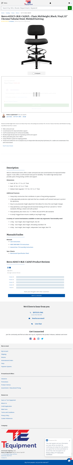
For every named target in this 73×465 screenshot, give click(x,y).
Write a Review (36, 295)
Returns (3, 357)
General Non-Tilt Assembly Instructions (21, 247)
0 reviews (11, 21)
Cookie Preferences (7, 418)
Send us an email (38, 318)
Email (24, 116)
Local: (36, 314)
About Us (4, 403)
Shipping (3, 354)
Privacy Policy (5, 415)
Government (5, 388)
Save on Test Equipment (8, 400)
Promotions (4, 382)
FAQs (2, 363)
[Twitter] (42, 338)
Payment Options (6, 366)
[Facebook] (31, 338)
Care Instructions (15, 241)
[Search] (70, 8)
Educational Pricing (15, 388)
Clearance (4, 379)
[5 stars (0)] (40, 277)
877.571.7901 (17, 116)
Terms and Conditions (7, 412)
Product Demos (6, 385)
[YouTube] (35, 338)
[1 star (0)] (40, 288)
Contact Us (4, 457)
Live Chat (9, 116)
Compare (37, 73)
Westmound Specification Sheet (19, 253)
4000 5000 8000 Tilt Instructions (19, 244)
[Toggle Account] (50, 3)
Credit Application (6, 406)
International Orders (7, 360)
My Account (4, 351)
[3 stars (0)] (40, 282)
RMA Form (4, 409)
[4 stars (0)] (40, 280)
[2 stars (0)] (40, 285)
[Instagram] (39, 338)
